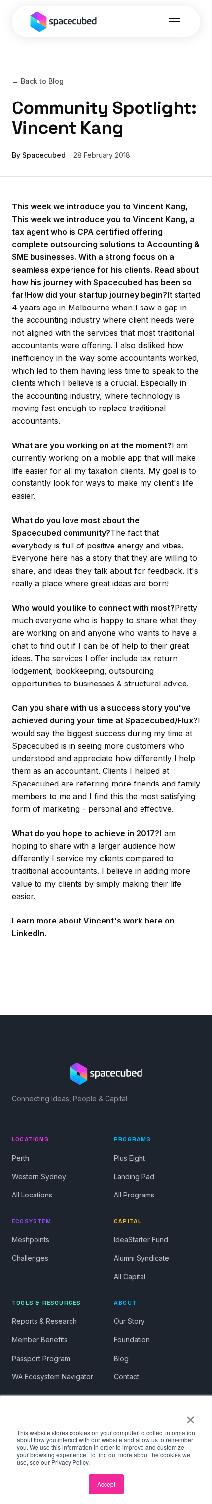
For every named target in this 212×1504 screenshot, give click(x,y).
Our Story (129, 1321)
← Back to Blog (38, 81)
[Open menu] (174, 22)
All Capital (129, 1276)
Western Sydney (39, 1176)
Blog (121, 1358)
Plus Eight (129, 1158)
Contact (126, 1376)
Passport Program (41, 1358)
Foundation (132, 1339)
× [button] (190, 1416)
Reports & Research (44, 1321)
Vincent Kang (159, 206)
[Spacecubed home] (64, 22)
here (153, 920)
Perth (20, 1158)
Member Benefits (40, 1339)
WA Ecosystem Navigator (52, 1376)
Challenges (30, 1258)
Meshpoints (30, 1239)
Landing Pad (134, 1176)
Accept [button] (106, 1484)
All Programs (134, 1195)
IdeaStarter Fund (141, 1239)
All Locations (32, 1195)
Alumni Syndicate (141, 1258)
